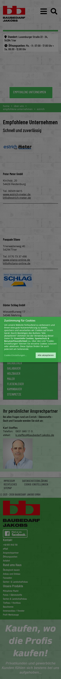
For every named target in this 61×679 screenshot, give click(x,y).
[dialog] (30, 339)
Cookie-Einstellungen (14, 355)
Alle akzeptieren (46, 355)
